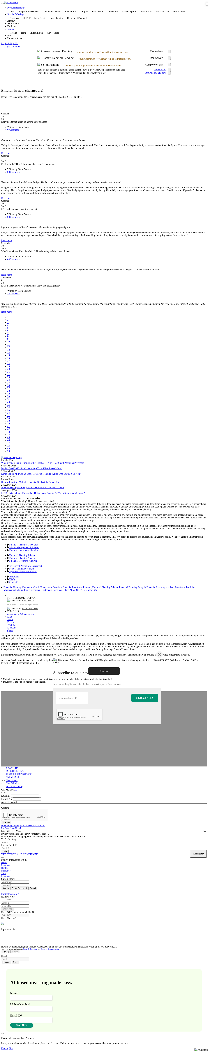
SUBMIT (6, 822)
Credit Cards (146, 11)
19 (8, 366)
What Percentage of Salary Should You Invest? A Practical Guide (32, 487)
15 (8, 355)
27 (8, 388)
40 (8, 423)
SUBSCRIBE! (144, 697)
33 (8, 404)
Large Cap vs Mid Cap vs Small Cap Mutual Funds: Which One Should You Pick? (41, 474)
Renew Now (156, 51)
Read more (6, 153)
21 (8, 371)
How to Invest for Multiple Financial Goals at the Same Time (30, 482)
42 (8, 429)
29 (8, 393)
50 (8, 451)
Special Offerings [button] (15, 14)
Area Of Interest (9, 802)
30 (8, 396)
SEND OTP (7, 909)
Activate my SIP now (155, 72)
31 (8, 399)
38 (8, 418)
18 (8, 363)
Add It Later (198, 854)
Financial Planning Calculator (23, 544)
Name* (14, 993)
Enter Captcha (8, 918)
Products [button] (16, 7)
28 (8, 391)
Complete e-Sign (154, 64)
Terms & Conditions (30, 949)
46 (8, 440)
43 (8, 432)
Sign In (5, 888)
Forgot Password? (10, 894)
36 (8, 412)
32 (8, 401)
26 (8, 385)
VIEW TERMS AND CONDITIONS (19, 854)
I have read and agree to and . (31, 949)
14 (8, 352)
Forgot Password (19, 888)
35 (8, 410)
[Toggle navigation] (2, 3)
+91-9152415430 (30, 608)
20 (8, 369)
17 (8, 360)
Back (15, 962)
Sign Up (5, 952)
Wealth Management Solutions (24, 547)
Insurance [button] (12, 29)
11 (8, 344)
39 (8, 421)
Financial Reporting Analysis (23, 560)
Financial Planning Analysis (22, 558)
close (204, 831)
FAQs (12, 579)
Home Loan (179, 11)
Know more (160, 69)
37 (8, 415)
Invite (4, 851)
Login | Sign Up (9, 43)
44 (8, 434)
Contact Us (14, 582)
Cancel (33, 888)
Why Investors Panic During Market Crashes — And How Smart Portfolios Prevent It (42, 463)
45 (8, 437)
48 (8, 445)
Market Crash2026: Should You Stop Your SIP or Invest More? (31, 468)
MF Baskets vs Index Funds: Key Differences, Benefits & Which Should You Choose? (43, 493)
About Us (14, 576)
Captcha (5, 807)
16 (8, 358)
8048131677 (28, 600)
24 (8, 380)
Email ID (5, 795)
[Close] (159, 654)
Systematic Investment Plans (23, 571)
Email (4, 956)
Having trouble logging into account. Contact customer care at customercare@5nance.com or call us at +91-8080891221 (59, 946)
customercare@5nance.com (20, 614)
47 (8, 443)
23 (8, 377)
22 (8, 374)
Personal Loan (162, 11)
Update (4, 1048)
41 (8, 426)
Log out (7, 962)
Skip (11, 1048)
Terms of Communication (50, 949)
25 (8, 382)
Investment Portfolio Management (25, 566)
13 (8, 350)
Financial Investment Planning (23, 550)
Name (4, 792)
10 (8, 341)
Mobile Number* (20, 1004)
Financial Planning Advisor (22, 555)
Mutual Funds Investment (21, 568)
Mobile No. (6, 799)
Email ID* (16, 1015)
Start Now (21, 1025)
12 (8, 347)
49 (8, 448)
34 (8, 407)
